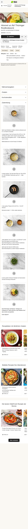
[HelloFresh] (14, 2)
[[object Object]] (22, 36)
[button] (14, 92)
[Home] (2, 6)
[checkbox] (1, 32)
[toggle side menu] (2, 2)
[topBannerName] (14, 10)
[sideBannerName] (14, 75)
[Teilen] (25, 36)
